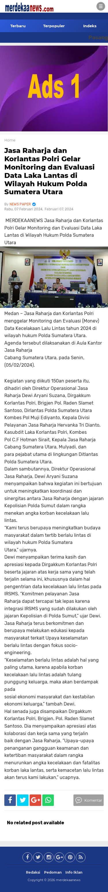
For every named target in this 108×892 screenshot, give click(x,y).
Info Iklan (73, 872)
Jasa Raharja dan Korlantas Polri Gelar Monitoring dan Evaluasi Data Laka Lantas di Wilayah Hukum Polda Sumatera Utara (49, 171)
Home (9, 140)
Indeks (89, 26)
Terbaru (18, 26)
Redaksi (33, 872)
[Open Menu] (100, 6)
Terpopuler (54, 26)
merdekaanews (68, 880)
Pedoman (53, 872)
